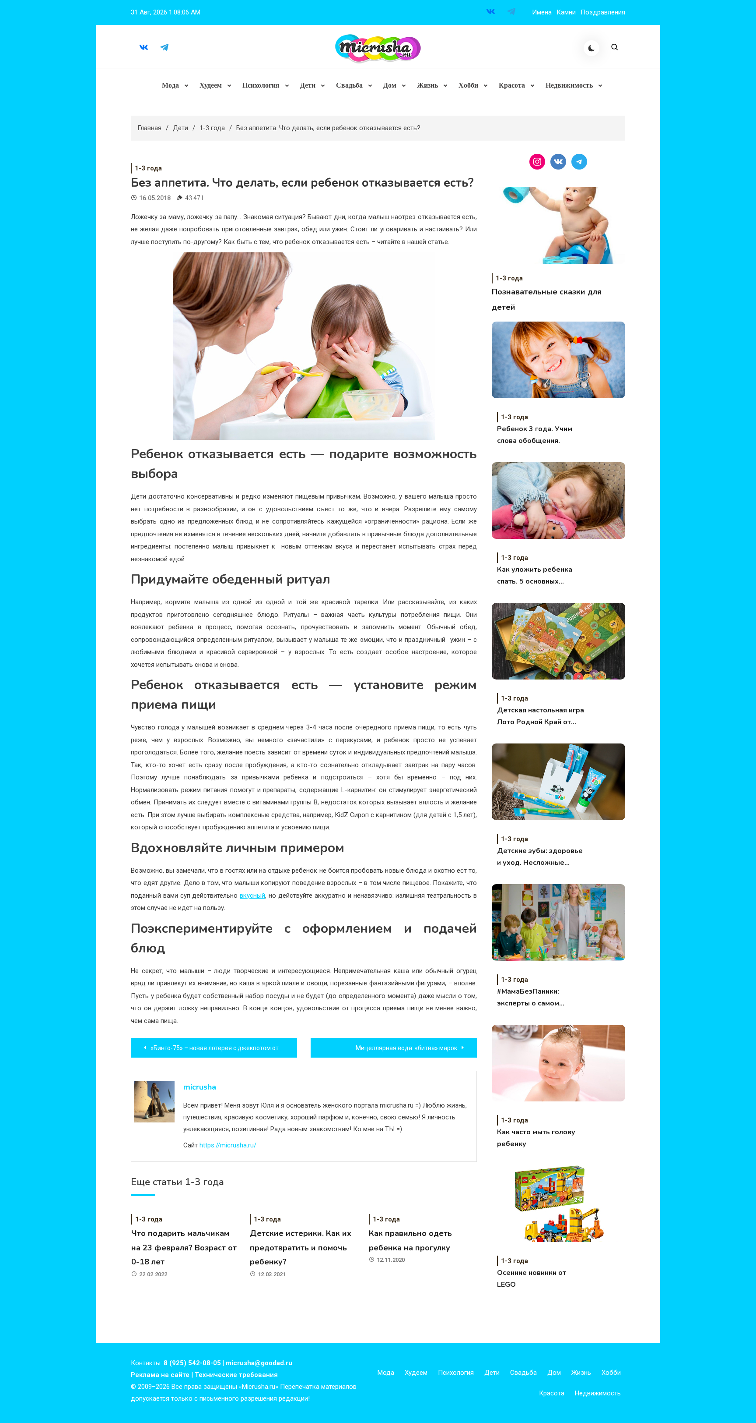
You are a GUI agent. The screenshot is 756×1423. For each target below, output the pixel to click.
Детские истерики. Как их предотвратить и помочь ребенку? (300, 1247)
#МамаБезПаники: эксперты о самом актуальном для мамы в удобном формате (537, 998)
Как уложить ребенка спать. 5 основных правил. (534, 576)
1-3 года (148, 168)
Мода (170, 85)
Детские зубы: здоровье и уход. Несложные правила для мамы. (540, 857)
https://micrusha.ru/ (228, 1145)
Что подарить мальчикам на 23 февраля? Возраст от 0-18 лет (184, 1247)
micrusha (199, 1087)
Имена (542, 12)
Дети (307, 85)
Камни (566, 12)
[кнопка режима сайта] (591, 48)
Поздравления (603, 12)
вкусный (252, 895)
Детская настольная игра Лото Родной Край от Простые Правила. (540, 716)
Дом (389, 85)
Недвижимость (569, 85)
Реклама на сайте (160, 1375)
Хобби (468, 85)
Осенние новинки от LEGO (531, 1278)
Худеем (211, 85)
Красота (512, 85)
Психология (261, 85)
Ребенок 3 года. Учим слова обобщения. (534, 435)
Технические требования (236, 1375)
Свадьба (349, 85)
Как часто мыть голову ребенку (536, 1138)
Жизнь (427, 85)
